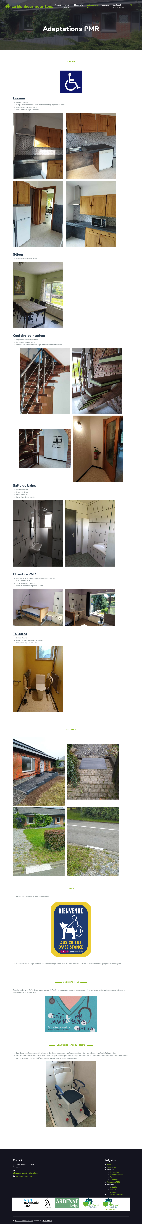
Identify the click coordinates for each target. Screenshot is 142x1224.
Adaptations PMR (92, 6)
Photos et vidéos (116, 1174)
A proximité (114, 1179)
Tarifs (112, 1177)
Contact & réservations (118, 6)
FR (131, 8)
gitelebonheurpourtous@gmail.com (25, 1173)
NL (131, 5)
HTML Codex (47, 1220)
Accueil (58, 5)
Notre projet (66, 6)
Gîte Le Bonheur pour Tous (24, 1220)
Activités (113, 1187)
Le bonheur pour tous (24, 1176)
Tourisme (105, 5)
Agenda (113, 1192)
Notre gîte (78, 5)
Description (114, 1172)
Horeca (113, 1189)
